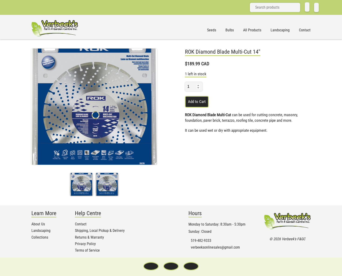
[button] (81, 184)
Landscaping (280, 30)
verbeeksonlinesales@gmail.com (215, 247)
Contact (305, 30)
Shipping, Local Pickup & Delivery (100, 231)
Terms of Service (87, 250)
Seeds (211, 30)
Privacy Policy (85, 244)
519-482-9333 (201, 241)
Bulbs (229, 30)
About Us (38, 224)
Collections (39, 237)
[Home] (307, 7)
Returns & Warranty (89, 237)
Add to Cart (197, 101)
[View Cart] (316, 7)
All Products (252, 30)
